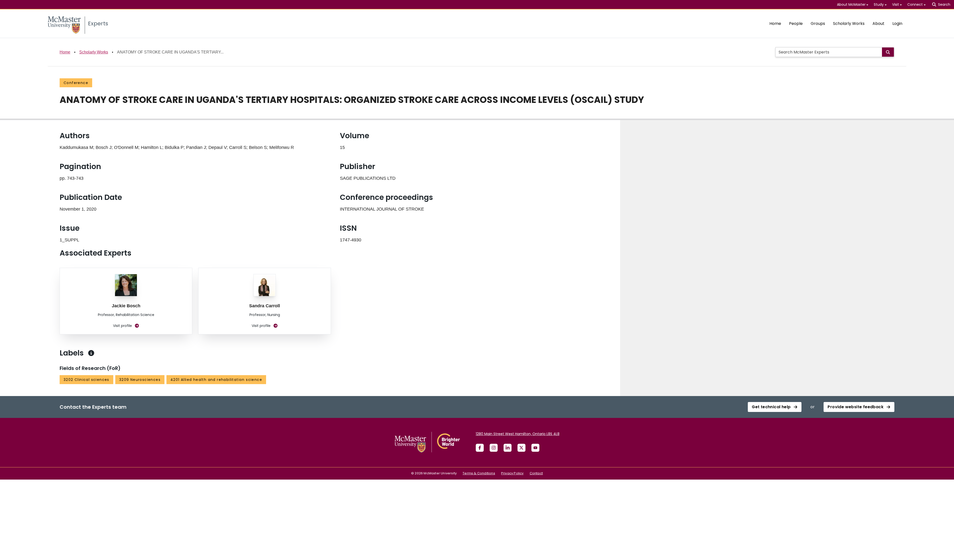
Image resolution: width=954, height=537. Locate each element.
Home (775, 23)
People (796, 23)
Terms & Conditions (479, 473)
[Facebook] (480, 448)
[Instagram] (494, 448)
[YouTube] (535, 448)
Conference (76, 82)
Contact (536, 473)
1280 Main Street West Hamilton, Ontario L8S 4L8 (517, 434)
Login (897, 23)
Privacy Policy (512, 473)
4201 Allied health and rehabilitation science (216, 379)
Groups (818, 23)
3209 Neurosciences (139, 379)
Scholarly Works (849, 23)
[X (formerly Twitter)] (521, 448)
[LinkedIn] (508, 448)
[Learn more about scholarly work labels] (91, 353)
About (878, 23)
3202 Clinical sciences (86, 379)
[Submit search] (888, 52)
